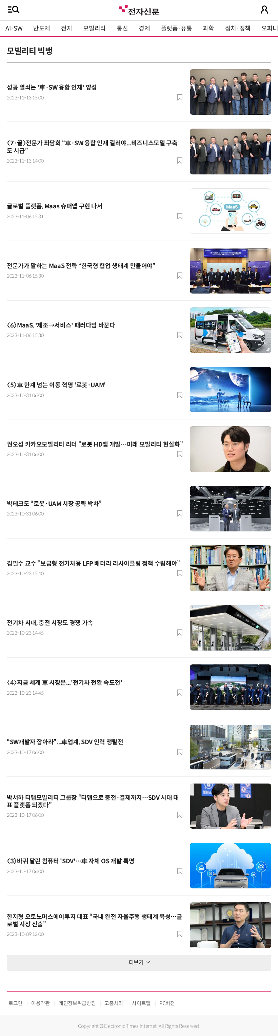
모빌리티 (94, 28)
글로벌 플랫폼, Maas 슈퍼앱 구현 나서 (55, 206)
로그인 (15, 1003)
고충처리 (113, 1003)
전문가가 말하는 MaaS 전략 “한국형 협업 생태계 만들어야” (81, 266)
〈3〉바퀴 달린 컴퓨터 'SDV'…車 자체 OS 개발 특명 (70, 861)
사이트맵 (141, 1003)
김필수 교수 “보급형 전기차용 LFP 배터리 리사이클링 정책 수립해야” (93, 563)
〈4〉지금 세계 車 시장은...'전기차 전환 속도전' (64, 682)
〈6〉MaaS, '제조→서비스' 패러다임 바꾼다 (61, 325)
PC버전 (167, 1003)
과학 (208, 28)
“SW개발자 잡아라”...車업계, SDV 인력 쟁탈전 (65, 742)
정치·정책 (238, 28)
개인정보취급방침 (77, 1003)
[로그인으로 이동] (264, 9)
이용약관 (40, 1003)
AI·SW (13, 28)
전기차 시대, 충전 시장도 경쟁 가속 (50, 623)
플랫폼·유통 (176, 28)
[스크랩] (179, 97)
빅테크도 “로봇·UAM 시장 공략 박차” (54, 504)
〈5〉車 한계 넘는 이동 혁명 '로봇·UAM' (56, 385)
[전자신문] (139, 9)
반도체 (41, 28)
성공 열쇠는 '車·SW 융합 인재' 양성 (52, 87)
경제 (144, 28)
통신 (122, 28)
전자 (66, 28)
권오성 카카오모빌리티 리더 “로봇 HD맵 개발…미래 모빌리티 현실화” (95, 444)
